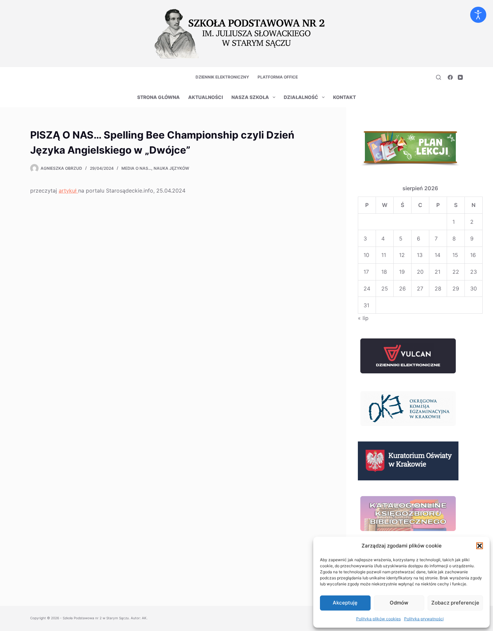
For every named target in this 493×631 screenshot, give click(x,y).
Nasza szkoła (250, 97)
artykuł (68, 190)
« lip (363, 318)
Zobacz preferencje (455, 602)
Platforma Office (278, 77)
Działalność (301, 97)
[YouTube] (460, 77)
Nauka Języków (171, 168)
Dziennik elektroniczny (222, 77)
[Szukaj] (438, 77)
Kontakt (344, 97)
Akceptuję (345, 602)
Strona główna (158, 97)
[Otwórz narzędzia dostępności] (478, 15)
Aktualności (205, 97)
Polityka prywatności (424, 618)
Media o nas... (136, 168)
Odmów (399, 602)
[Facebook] (450, 77)
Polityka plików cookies (378, 618)
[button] (479, 545)
